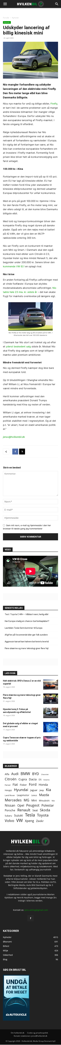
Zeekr (40, 820)
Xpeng (29, 820)
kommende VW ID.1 (13, 266)
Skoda (45, 809)
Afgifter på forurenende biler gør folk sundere (26, 635)
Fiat (15, 784)
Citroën (10, 779)
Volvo (9, 820)
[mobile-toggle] (5, 4)
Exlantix (47, 780)
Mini (34, 800)
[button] (57, 4)
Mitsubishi (44, 800)
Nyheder (15, 17)
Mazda (44, 794)
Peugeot (32, 805)
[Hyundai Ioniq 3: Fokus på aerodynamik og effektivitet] (50, 713)
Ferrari (8, 785)
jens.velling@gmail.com (36, 910)
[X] (22, 451)
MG (26, 800)
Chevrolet (45, 774)
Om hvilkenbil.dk (17, 1033)
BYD (35, 773)
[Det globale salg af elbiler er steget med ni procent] (50, 727)
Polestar (47, 805)
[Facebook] (15, 451)
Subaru (8, 815)
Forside (6, 17)
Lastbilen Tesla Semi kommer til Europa (23, 628)
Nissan (10, 805)
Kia (48, 789)
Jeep (42, 790)
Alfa (7, 774)
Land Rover (10, 795)
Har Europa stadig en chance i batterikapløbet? (27, 621)
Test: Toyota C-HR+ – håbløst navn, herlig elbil (26, 614)
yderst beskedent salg (18, 346)
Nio (53, 800)
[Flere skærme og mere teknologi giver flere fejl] (50, 699)
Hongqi (8, 790)
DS (40, 779)
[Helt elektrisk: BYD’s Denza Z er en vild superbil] (50, 684)
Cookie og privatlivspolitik (37, 1033)
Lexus (34, 795)
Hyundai (21, 789)
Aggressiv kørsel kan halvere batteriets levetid (27, 641)
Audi (15, 773)
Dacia (33, 779)
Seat (35, 810)
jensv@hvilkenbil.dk (14, 436)
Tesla (30, 814)
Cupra (23, 779)
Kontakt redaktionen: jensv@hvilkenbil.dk (30, 1036)
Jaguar (33, 790)
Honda (43, 784)
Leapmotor (23, 795)
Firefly (53, 103)
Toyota (43, 815)
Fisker (23, 784)
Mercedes (13, 800)
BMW (25, 773)
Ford (33, 784)
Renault (23, 809)
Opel (20, 805)
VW (19, 820)
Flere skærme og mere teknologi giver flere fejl (26, 648)
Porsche (10, 810)
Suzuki (18, 815)
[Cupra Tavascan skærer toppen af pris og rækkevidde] (50, 741)
